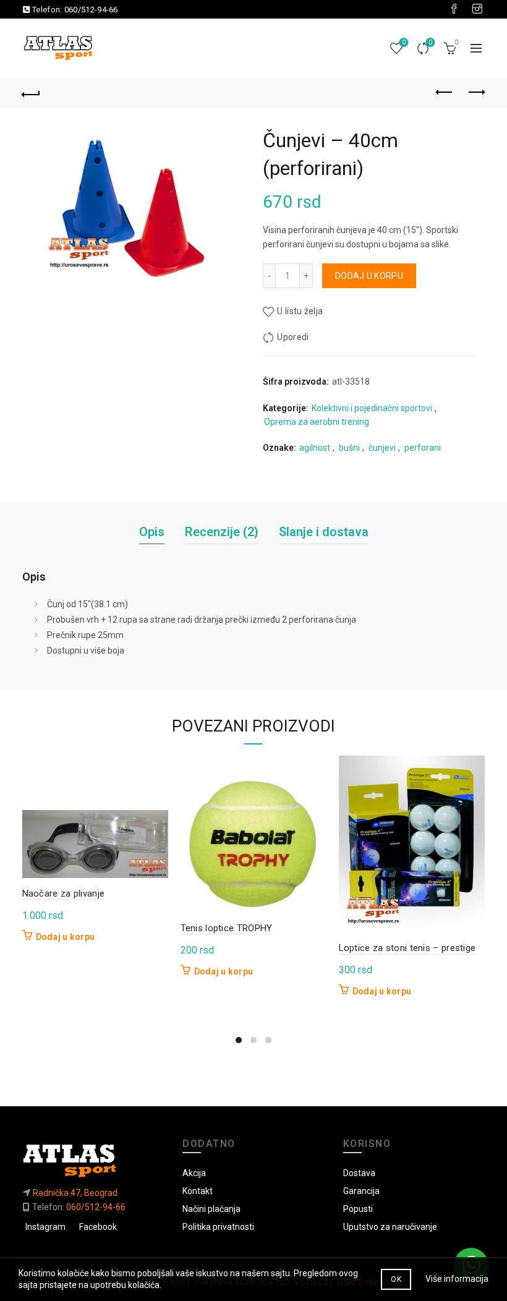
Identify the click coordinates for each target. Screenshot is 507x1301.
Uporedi (430, 42)
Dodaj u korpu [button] (65, 937)
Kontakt (197, 1191)
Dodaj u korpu (369, 276)
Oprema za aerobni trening (316, 422)
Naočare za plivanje (63, 893)
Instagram (45, 1227)
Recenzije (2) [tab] (221, 531)
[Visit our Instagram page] (477, 9)
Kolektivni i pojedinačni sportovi (372, 408)
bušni (349, 448)
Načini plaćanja (211, 1209)
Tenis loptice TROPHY (227, 928)
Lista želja (404, 42)
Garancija (361, 1191)
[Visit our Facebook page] (453, 9)
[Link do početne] (93, 1160)
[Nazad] (31, 92)
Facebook (98, 1227)
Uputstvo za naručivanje (390, 1227)
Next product (476, 92)
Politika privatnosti (218, 1227)
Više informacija (456, 1279)
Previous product (445, 92)
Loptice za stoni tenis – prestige (407, 947)
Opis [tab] (151, 531)
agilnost (314, 448)
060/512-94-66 (91, 9)
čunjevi (382, 448)
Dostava (359, 1173)
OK (396, 1279)
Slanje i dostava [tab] (324, 531)
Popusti (358, 1209)
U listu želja (300, 311)
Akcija (194, 1173)
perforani (422, 448)
